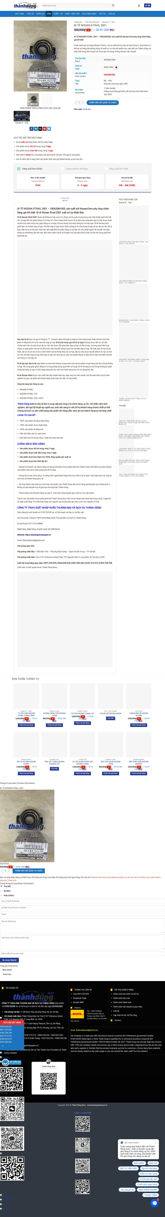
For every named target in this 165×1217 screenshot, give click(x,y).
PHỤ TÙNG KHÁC (89, 14)
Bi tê (19, 217)
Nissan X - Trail (21, 123)
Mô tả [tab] (65, 201)
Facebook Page (79, 998)
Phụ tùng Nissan (92, 22)
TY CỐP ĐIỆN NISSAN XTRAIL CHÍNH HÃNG (26, 714)
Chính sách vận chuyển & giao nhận (127, 1007)
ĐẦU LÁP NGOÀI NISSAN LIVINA (110, 763)
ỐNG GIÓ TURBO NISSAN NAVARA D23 (54, 763)
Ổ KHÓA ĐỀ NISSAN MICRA (110, 714)
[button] (139, 5)
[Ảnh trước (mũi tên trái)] (2, 1212)
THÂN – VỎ (58, 14)
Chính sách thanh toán (122, 1002)
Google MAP (78, 1002)
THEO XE (30, 14)
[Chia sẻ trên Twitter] (36, 129)
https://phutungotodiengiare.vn (38, 535)
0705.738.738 (6, 1033)
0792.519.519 (6, 1039)
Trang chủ (78, 22)
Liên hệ (116, 1011)
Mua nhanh (7, 972)
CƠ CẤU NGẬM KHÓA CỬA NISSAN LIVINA (82, 763)
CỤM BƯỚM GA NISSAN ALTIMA (138, 714)
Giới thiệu (19, 14)
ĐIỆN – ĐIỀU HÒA (72, 14)
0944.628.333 (6, 1027)
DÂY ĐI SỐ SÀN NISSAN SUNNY (26, 763)
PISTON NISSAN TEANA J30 (82, 714)
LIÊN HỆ (111, 14)
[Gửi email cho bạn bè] (40, 129)
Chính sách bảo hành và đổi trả (126, 994)
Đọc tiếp (110, 718)
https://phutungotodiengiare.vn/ (25, 1045)
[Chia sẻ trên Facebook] (31, 129)
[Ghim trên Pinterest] (45, 129)
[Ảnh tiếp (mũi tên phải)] (9, 1212)
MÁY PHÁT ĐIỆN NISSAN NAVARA (139, 763)
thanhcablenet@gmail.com (87, 1030)
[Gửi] (113, 5)
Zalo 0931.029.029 (81, 994)
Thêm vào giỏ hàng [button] (26, 725)
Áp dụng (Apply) (9, 960)
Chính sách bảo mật (121, 998)
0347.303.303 (6, 1042)
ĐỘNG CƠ (40, 14)
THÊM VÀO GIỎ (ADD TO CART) (103, 102)
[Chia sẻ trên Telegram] (49, 129)
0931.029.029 (6, 1030)
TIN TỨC (102, 14)
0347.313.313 (6, 1036)
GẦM (49, 14)
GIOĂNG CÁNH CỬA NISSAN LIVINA (54, 714)
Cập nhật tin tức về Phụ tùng (125, 1015)
